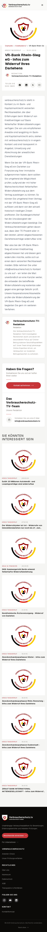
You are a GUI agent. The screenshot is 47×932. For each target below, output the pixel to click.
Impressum (6, 874)
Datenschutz (7, 879)
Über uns (5, 870)
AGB (4, 883)
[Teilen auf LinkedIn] (26, 85)
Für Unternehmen (9, 842)
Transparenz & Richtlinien (12, 888)
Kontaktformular (8, 912)
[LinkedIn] (16, 900)
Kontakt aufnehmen (22, 385)
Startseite (9, 46)
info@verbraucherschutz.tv (27, 421)
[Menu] (42, 5)
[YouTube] (10, 900)
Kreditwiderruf (20, 46)
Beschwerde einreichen (14, 835)
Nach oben (22, 927)
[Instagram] (4, 900)
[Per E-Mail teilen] (39, 85)
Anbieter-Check (8, 854)
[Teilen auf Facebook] (19, 85)
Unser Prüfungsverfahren (12, 858)
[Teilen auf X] (32, 85)
